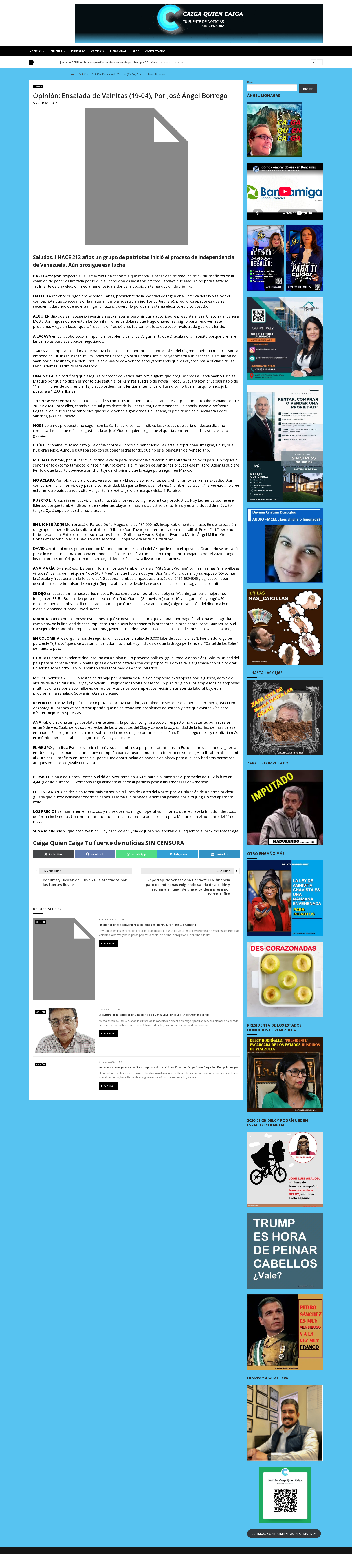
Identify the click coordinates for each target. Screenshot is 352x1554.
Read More (108, 943)
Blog (135, 51)
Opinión (38, 86)
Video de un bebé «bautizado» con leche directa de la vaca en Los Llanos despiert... (112, 62)
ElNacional (118, 51)
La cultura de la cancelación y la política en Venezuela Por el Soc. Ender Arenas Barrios (154, 1014)
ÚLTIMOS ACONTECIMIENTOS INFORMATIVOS (283, 1534)
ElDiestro (78, 51)
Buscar (252, 82)
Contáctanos (155, 51)
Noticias (35, 51)
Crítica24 (97, 51)
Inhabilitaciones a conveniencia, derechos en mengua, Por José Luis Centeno (147, 924)
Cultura (56, 51)
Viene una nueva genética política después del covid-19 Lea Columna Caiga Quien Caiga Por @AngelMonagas (168, 1067)
